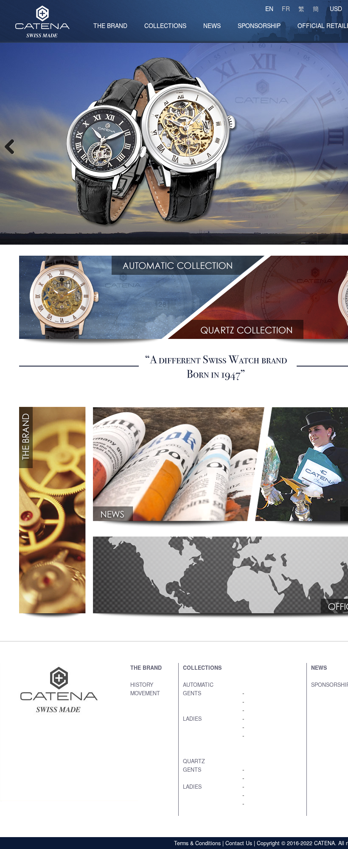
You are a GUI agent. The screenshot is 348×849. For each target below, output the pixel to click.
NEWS (212, 25)
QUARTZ (194, 761)
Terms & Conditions (197, 843)
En (269, 8)
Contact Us (238, 843)
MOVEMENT (145, 693)
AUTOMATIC (198, 684)
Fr (286, 8)
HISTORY (141, 684)
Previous (12, 146)
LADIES (192, 718)
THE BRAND (146, 667)
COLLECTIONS (165, 25)
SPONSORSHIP (259, 25)
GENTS (192, 693)
